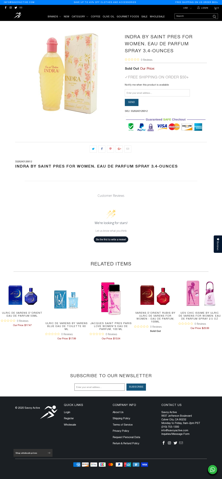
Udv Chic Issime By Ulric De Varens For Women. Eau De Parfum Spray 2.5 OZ (199, 293)
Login (67, 412)
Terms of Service (123, 425)
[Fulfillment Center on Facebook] (5, 8)
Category (79, 17)
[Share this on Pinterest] (110, 149)
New (66, 17)
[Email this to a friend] (127, 149)
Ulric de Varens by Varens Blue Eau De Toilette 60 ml (66, 298)
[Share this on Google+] (119, 149)
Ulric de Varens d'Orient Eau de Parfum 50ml (22, 293)
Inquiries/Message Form (175, 434)
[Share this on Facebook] (101, 149)
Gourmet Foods (128, 17)
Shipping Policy (121, 418)
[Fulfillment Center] (18, 15)
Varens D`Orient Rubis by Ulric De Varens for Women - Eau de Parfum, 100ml (155, 293)
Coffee (95, 17)
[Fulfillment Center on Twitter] (15, 8)
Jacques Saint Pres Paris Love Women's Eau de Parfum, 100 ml (111, 298)
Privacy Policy (121, 431)
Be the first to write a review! (111, 239)
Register (69, 418)
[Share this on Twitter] (93, 149)
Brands (53, 17)
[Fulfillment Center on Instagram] (10, 8)
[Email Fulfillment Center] (20, 8)
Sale (144, 17)
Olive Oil (108, 17)
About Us (118, 412)
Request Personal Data (126, 437)
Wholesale (157, 17)
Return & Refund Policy (126, 443)
